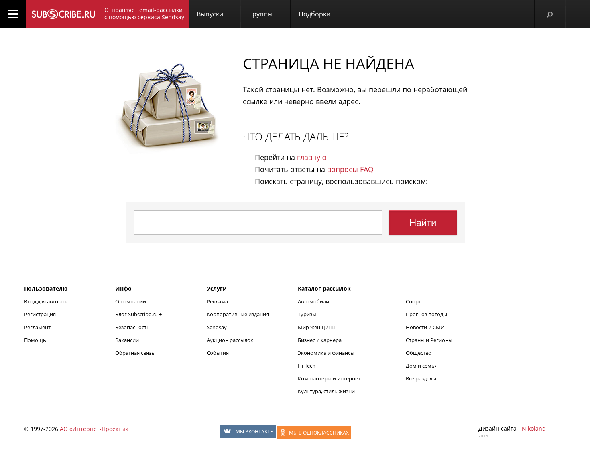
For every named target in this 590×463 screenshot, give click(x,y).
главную (311, 157)
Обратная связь (135, 352)
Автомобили (313, 301)
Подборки (314, 14)
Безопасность (132, 327)
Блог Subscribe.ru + (139, 314)
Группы (261, 14)
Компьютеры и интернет (329, 378)
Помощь (35, 340)
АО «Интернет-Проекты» (94, 429)
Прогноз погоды (426, 314)
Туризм (307, 314)
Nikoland (534, 428)
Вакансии (127, 340)
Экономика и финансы (326, 352)
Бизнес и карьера (320, 340)
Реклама (217, 301)
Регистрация (40, 314)
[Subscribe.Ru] (63, 14)
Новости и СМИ (425, 327)
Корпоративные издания (238, 314)
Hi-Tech (306, 365)
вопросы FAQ (350, 169)
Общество (418, 352)
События (218, 352)
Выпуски (210, 14)
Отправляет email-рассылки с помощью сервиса (144, 13)
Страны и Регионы (429, 340)
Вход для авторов (45, 301)
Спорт (413, 301)
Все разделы (421, 378)
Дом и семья (421, 365)
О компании (130, 301)
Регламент (37, 327)
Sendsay (217, 327)
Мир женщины (317, 327)
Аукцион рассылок (230, 340)
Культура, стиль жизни (326, 391)
